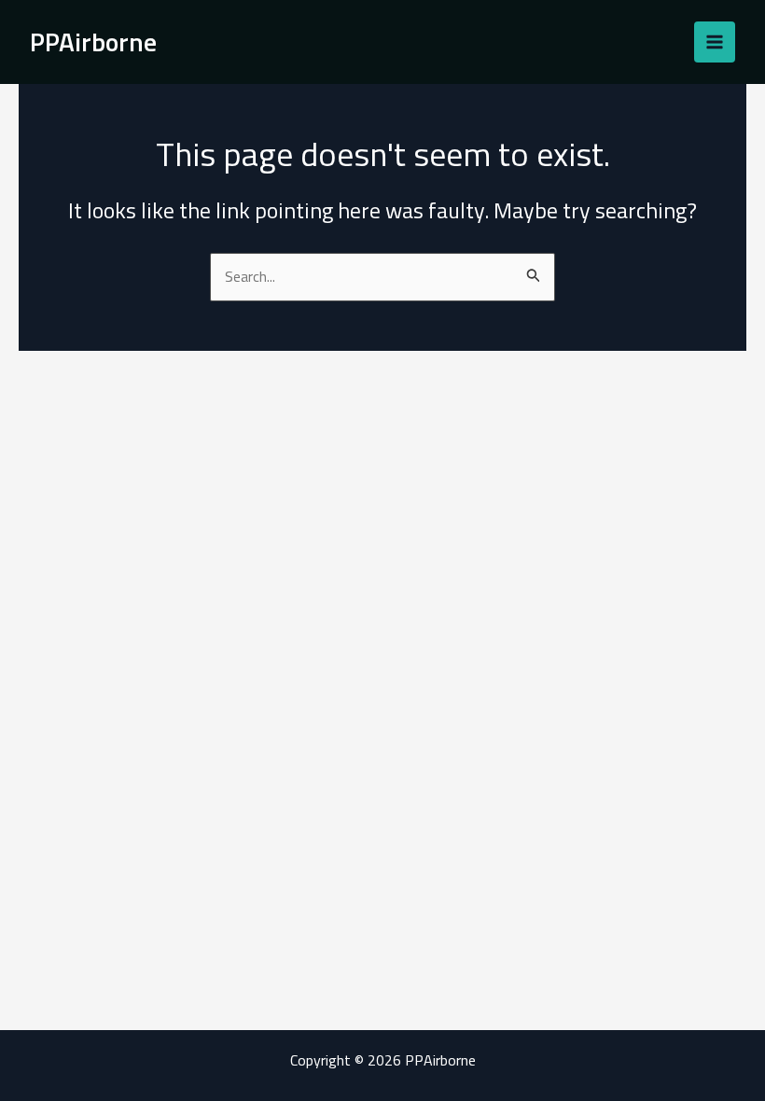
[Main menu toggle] (714, 42)
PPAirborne (93, 41)
